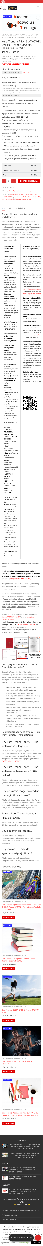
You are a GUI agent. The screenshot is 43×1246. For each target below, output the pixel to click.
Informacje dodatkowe (17, 208)
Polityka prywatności (10, 1215)
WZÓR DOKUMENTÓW (10, 761)
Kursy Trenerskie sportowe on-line (20, 35)
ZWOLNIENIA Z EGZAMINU (20, 579)
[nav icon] (38, 7)
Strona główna (7, 34)
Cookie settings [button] (23, 1243)
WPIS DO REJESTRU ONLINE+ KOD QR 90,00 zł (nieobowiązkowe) (21, 88)
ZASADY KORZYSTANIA (11, 617)
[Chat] (38, 1238)
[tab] (3, 208)
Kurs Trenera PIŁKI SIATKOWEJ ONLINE (27, 197)
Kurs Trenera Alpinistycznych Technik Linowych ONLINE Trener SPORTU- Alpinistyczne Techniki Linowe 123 (21, 907)
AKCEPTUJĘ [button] (36, 1242)
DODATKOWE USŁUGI (26, 625)
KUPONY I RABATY (9, 1220)
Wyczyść (26, 72)
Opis (3, 208)
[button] (38, 17)
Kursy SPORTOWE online (23, 34)
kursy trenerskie (20, 199)
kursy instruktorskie (8, 199)
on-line (28, 199)
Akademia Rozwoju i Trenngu (19, 194)
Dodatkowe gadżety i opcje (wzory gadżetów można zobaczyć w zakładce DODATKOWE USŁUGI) (19, 103)
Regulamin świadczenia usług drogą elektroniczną (20, 1210)
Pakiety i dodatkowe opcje (11, 69)
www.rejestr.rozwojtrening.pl (32, 289)
